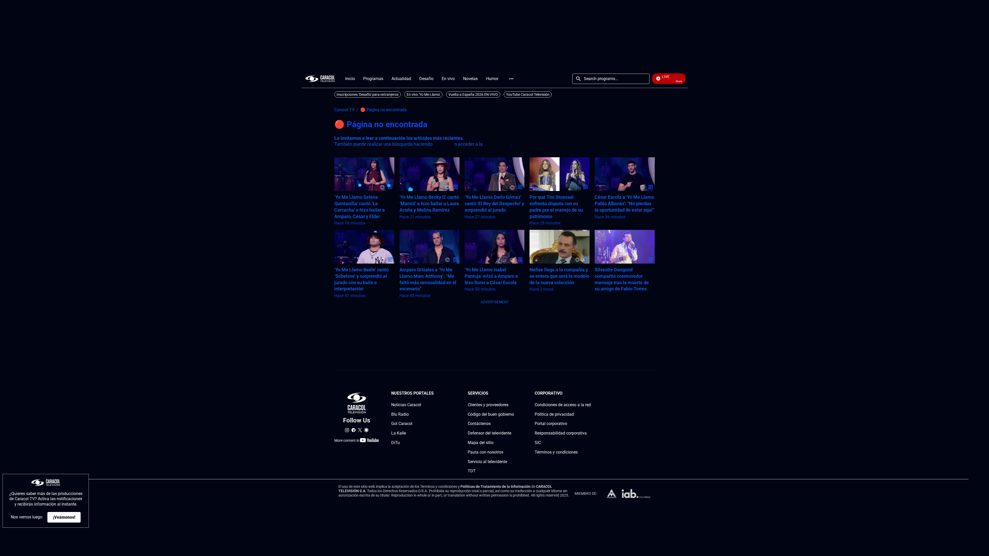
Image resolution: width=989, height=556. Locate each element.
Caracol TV (344, 110)
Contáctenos (479, 423)
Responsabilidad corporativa (561, 433)
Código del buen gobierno (491, 414)
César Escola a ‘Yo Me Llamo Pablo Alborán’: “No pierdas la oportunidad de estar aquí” (624, 203)
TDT (472, 470)
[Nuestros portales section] (435, 393)
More (511, 78)
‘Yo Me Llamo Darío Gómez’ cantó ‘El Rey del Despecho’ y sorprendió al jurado (494, 203)
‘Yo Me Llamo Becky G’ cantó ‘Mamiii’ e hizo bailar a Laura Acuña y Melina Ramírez (429, 203)
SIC (538, 442)
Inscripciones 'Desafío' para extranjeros (367, 94)
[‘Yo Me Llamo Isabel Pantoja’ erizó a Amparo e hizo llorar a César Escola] (495, 247)
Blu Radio (400, 414)
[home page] (320, 78)
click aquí (443, 144)
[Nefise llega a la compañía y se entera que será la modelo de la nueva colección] (560, 247)
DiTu (395, 442)
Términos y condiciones (556, 452)
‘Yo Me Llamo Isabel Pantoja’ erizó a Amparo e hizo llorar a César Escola (491, 276)
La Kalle (398, 433)
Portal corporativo (551, 423)
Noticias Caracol (406, 404)
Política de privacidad (554, 414)
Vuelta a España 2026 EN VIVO (473, 94)
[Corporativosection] (589, 393)
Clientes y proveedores (488, 404)
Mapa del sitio (480, 442)
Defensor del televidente (489, 433)
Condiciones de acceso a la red (563, 404)
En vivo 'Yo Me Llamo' (423, 94)
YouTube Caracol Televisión (527, 94)
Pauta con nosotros (485, 452)
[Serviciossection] (512, 393)
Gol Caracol (401, 423)
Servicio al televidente (487, 461)
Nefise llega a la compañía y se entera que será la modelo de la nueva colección (559, 276)
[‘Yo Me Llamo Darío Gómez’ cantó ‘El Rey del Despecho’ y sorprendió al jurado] (495, 174)
